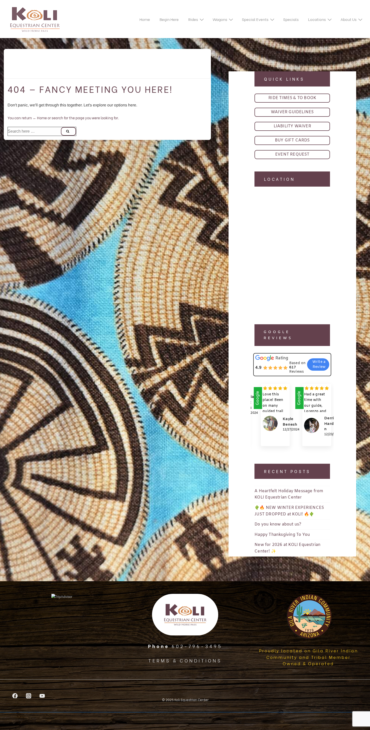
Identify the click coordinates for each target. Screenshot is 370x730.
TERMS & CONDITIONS (185, 660)
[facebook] (15, 695)
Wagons (220, 19)
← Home (40, 117)
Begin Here (169, 19)
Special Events (255, 19)
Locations (317, 19)
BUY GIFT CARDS (292, 140)
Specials (291, 19)
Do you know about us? (277, 524)
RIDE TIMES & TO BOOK (292, 98)
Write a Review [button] (318, 364)
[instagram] (28, 695)
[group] (271, 419)
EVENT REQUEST (292, 154)
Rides (193, 19)
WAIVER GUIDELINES (292, 112)
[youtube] (42, 695)
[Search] (68, 131)
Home (144, 19)
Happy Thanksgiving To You (282, 534)
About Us (348, 19)
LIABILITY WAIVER (292, 126)
